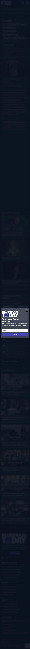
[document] (15, 324)
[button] (27, 310)
